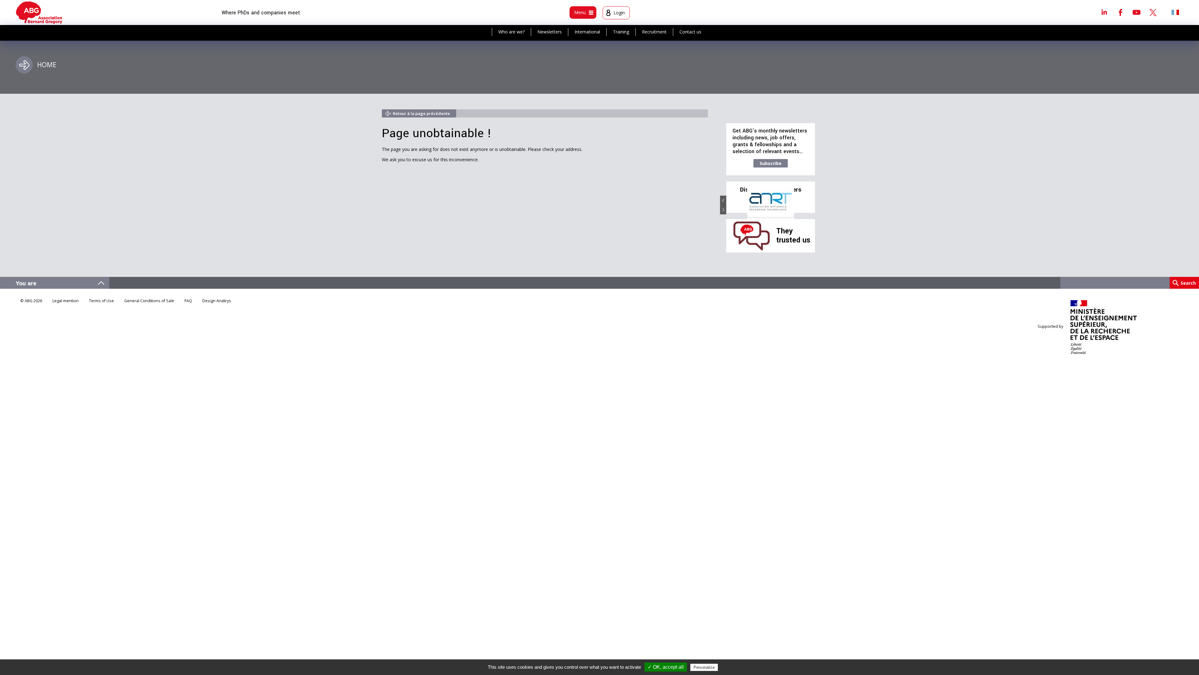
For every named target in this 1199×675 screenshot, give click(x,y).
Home (47, 64)
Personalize (704, 667)
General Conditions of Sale (149, 300)
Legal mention (65, 300)
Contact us (690, 32)
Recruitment (654, 32)
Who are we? (511, 32)
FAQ (188, 300)
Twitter (1152, 12)
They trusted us (793, 235)
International (587, 32)
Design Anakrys (216, 300)
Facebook (1120, 12)
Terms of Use (101, 300)
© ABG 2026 (31, 300)
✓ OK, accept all (666, 667)
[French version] (1175, 12)
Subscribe (771, 163)
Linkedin (1104, 12)
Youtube (1136, 12)
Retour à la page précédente (421, 113)
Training (621, 32)
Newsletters (549, 32)
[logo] (39, 12)
